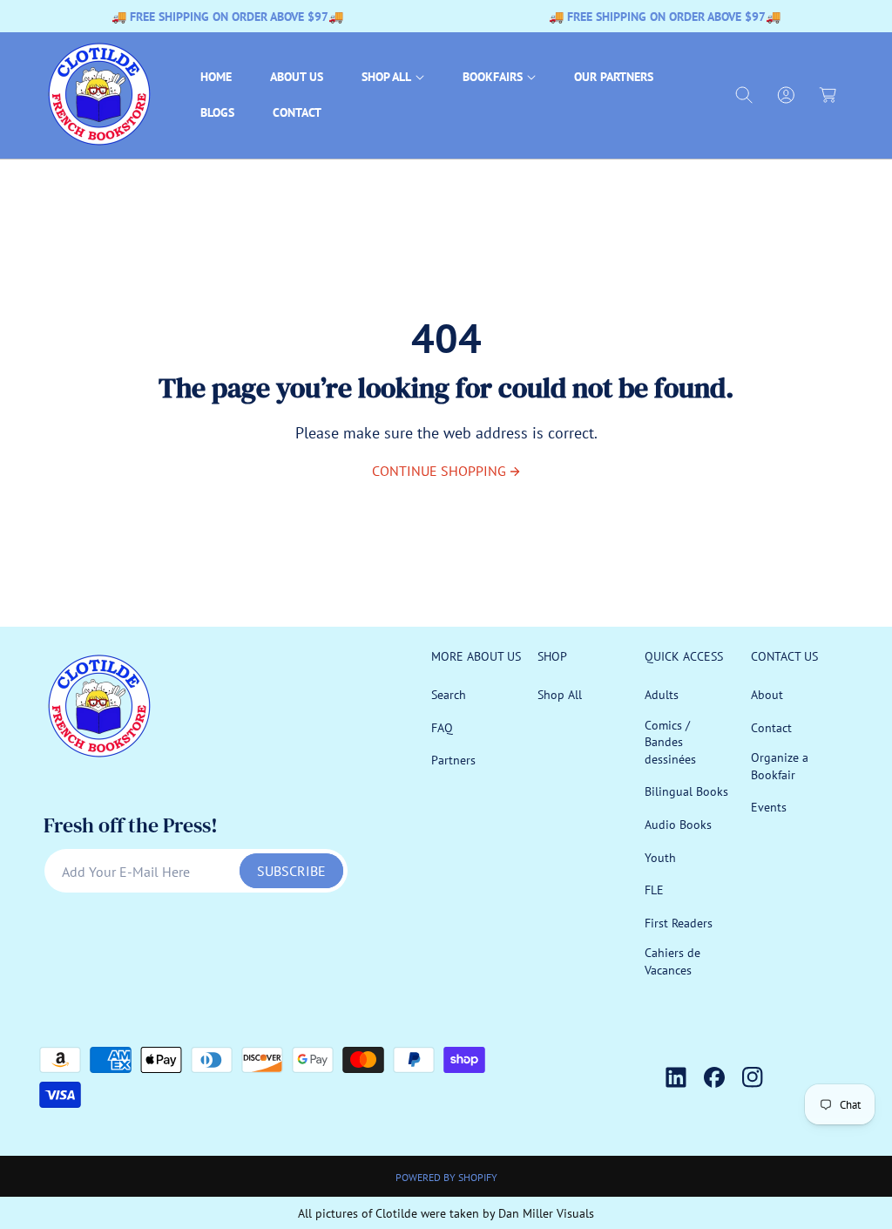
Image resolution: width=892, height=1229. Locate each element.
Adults (662, 695)
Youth (660, 858)
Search (448, 695)
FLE (654, 890)
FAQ (442, 728)
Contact (771, 728)
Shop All (559, 695)
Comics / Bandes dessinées (670, 742)
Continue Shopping (439, 470)
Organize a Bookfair (779, 766)
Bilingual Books (686, 791)
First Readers (679, 923)
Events (769, 807)
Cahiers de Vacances (672, 961)
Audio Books (678, 824)
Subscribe (291, 870)
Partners (453, 760)
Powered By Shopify (446, 1177)
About (767, 695)
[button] (392, 77)
